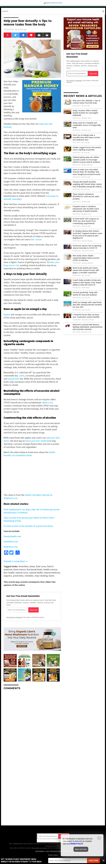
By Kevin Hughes (87, 241)
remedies (29, 576)
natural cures (22, 572)
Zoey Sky (22, 29)
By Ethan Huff (86, 177)
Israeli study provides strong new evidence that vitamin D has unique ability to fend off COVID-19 (87, 282)
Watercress (47, 402)
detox (32, 566)
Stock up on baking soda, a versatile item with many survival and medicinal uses (86, 137)
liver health (9, 572)
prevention (18, 576)
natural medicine (52, 572)
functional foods (34, 569)
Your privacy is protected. (14, 617)
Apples (7, 314)
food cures (41, 566)
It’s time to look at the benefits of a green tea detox (28, 526)
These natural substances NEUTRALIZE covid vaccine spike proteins (86, 196)
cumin (22, 375)
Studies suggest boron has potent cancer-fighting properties (87, 148)
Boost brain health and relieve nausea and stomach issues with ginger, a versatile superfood (86, 270)
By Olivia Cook (86, 130)
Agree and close (81, 849)
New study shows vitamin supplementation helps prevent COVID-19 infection (86, 258)
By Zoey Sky (86, 106)
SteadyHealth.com (12, 536)
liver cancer (36, 239)
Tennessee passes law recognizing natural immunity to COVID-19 (87, 247)
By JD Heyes (86, 288)
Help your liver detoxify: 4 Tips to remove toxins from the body (86, 102)
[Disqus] (32, 724)
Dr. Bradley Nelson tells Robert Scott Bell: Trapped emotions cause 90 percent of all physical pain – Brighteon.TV (87, 234)
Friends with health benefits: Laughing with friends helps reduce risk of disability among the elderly (87, 184)
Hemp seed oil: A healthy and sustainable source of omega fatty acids (87, 125)
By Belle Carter (87, 118)
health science (50, 569)
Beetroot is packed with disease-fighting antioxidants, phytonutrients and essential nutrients (87, 327)
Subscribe (93, 860)
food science (19, 569)
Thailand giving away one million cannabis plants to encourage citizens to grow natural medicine (86, 159)
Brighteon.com (11, 547)
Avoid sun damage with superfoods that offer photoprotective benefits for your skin (87, 304)
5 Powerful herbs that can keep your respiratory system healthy (86, 316)
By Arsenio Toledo (88, 251)
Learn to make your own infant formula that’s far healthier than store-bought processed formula (86, 172)
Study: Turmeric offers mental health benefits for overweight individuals (85, 113)
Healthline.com (11, 541)
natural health (36, 572)
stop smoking (41, 576)
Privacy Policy (53, 855)
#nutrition (23, 566)
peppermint (13, 379)
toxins (51, 576)
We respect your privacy (39, 848)
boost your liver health (36, 441)
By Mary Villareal (87, 165)
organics (8, 576)
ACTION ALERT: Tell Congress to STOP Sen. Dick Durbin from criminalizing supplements (86, 221)
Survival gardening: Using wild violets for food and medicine (85, 293)
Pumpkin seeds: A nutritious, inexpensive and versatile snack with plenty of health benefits (86, 208)
